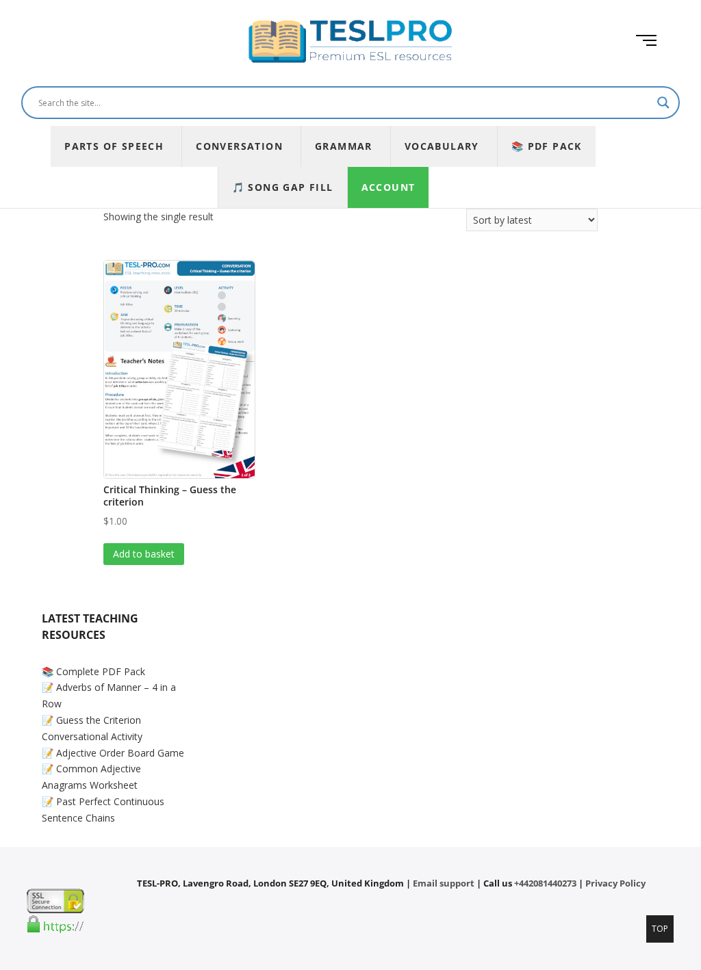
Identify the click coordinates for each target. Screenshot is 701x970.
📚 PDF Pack (546, 146)
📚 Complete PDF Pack (93, 671)
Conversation (239, 146)
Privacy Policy (615, 883)
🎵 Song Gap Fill (282, 187)
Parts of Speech (114, 146)
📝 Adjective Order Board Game (113, 752)
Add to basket (144, 553)
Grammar (343, 146)
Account (388, 187)
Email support (443, 883)
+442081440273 (545, 883)
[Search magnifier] (663, 102)
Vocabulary (442, 146)
